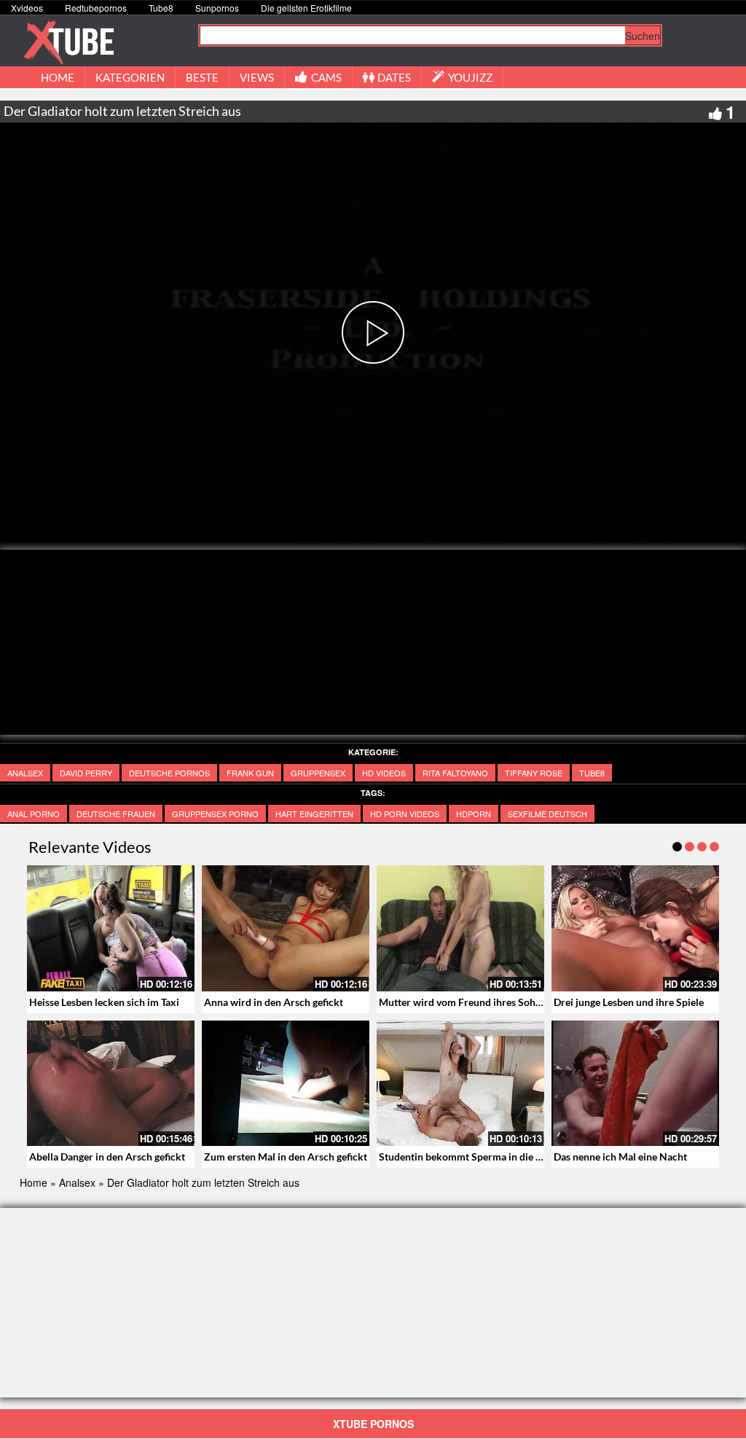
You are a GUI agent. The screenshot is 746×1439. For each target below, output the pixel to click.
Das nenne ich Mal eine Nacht (620, 1156)
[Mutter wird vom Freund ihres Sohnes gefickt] (460, 928)
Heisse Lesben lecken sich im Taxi (104, 1002)
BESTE (202, 77)
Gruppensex (318, 773)
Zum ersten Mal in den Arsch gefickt (285, 1156)
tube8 (592, 773)
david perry (86, 773)
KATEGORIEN (130, 77)
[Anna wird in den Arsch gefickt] (285, 928)
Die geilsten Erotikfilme (306, 7)
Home (33, 1182)
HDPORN (473, 813)
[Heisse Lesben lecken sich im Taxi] (111, 928)
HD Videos (384, 773)
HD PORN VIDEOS (404, 813)
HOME (57, 77)
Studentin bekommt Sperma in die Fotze (470, 1156)
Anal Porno (33, 813)
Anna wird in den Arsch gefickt (273, 1002)
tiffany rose (533, 773)
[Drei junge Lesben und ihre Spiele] (635, 928)
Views (257, 77)
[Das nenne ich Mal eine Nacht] (635, 1084)
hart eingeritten (314, 813)
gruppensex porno (215, 813)
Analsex (25, 773)
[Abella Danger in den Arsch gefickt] (111, 1084)
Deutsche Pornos (169, 773)
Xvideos (27, 7)
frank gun (250, 773)
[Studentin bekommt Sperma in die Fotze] (460, 1084)
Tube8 (161, 7)
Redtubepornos (96, 7)
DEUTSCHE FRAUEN (115, 813)
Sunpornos (217, 7)
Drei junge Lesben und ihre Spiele (629, 1002)
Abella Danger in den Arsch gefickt (107, 1156)
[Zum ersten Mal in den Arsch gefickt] (285, 1084)
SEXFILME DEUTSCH (547, 813)
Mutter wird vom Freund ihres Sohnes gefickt (481, 1002)
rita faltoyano (455, 773)
